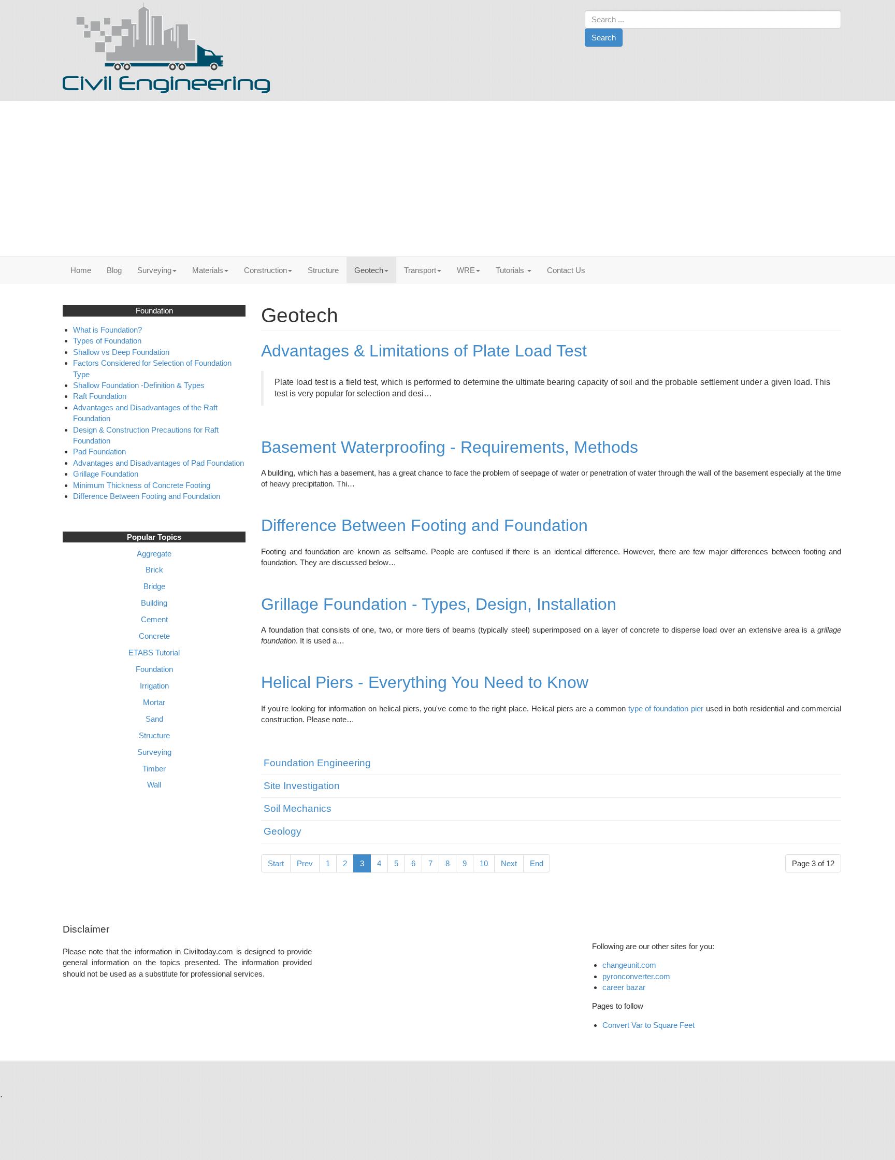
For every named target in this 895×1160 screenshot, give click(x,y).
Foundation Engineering (317, 762)
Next (509, 863)
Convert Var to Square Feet (648, 1025)
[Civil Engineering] (166, 48)
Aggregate (154, 553)
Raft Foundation (100, 396)
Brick (154, 569)
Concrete (154, 636)
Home (80, 270)
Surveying (154, 270)
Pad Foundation (100, 451)
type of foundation (658, 708)
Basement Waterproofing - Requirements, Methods (449, 447)
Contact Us (566, 270)
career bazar (624, 987)
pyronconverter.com (636, 976)
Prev (305, 863)
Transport (420, 270)
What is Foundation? (107, 329)
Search (603, 37)
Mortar (154, 702)
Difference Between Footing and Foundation (424, 525)
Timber (154, 768)
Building (154, 602)
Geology (282, 831)
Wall (154, 784)
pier (697, 708)
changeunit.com (629, 965)
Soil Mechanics (297, 808)
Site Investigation (302, 785)
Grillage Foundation (105, 473)
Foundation (154, 669)
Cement (154, 619)
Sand (154, 718)
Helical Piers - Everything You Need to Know (424, 682)
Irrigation (154, 685)
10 (484, 863)
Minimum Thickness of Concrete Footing (141, 485)
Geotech (368, 270)
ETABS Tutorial (154, 652)
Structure (323, 270)
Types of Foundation (108, 340)
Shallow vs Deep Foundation (121, 352)
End (536, 863)
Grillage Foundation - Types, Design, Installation (438, 604)
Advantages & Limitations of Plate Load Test (424, 350)
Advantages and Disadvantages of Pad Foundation (158, 463)
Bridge (154, 586)
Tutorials (511, 270)
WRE (466, 270)
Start (276, 863)
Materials (207, 270)
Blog (114, 270)
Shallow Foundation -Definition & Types (139, 385)
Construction (265, 270)
